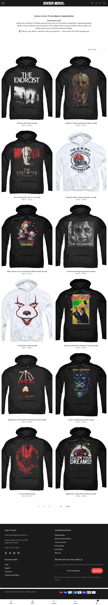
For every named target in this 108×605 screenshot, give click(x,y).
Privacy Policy (59, 546)
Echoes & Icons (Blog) (12, 575)
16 (60, 506)
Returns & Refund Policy (63, 539)
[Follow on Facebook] (6, 553)
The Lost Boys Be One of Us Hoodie (27, 197)
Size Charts (59, 549)
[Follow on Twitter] (10, 553)
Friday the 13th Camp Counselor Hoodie (81, 197)
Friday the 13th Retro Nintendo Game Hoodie (81, 346)
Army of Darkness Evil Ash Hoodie (81, 420)
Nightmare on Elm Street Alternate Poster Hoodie (27, 420)
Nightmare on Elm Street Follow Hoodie (81, 494)
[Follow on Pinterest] (18, 553)
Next (68, 506)
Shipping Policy (60, 535)
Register (7, 568)
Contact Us (8, 571)
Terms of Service (60, 542)
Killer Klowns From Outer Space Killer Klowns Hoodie (27, 271)
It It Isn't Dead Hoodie (27, 494)
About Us (58, 553)
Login (6, 564)
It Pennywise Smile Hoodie (27, 346)
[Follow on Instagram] (14, 553)
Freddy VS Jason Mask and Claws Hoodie (81, 123)
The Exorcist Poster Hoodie (27, 123)
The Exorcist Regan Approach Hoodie (81, 271)
